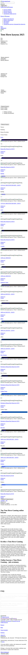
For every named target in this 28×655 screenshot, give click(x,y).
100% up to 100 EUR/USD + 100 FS (9, 439)
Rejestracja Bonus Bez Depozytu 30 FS (10, 403)
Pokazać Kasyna (5, 106)
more (3, 526)
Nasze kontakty (4, 630)
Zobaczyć (3, 151)
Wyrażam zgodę (4, 653)
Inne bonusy (6, 21)
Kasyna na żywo (7, 11)
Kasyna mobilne (7, 9)
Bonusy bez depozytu (9, 18)
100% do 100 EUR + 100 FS (7, 294)
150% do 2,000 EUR (6, 258)
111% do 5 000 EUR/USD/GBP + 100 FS (11, 185)
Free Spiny (6, 22)
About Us (3, 635)
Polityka (2, 632)
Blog (2, 26)
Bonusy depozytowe (8, 20)
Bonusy (3, 16)
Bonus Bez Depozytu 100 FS (7, 149)
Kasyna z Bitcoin (8, 12)
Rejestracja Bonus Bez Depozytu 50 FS (10, 366)
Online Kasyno (4, 7)
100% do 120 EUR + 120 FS (7, 330)
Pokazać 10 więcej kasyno (7, 499)
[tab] (14, 597)
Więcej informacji (5, 652)
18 (6, 500)
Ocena (2, 153)
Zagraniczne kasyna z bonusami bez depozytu (14, 24)
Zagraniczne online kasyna (10, 13)
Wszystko (3, 42)
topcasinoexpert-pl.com (6, 618)
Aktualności (3, 28)
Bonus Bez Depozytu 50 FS (7, 475)
